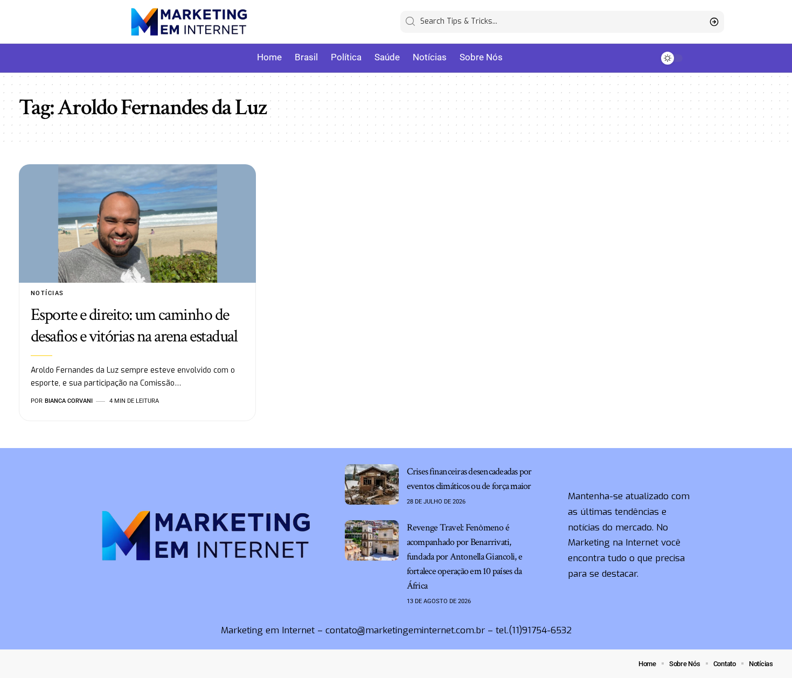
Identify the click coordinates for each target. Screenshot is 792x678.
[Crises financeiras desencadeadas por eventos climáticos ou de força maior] (372, 484)
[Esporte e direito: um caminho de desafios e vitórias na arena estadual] (137, 223)
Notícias (47, 293)
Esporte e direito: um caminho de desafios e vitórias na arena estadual (137, 325)
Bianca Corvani (69, 400)
